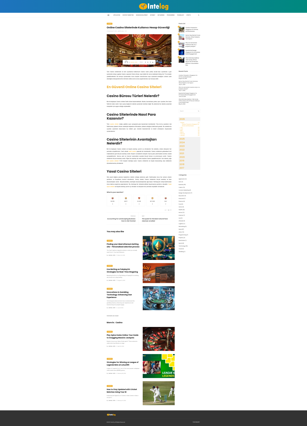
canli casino (132, 151)
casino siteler (114, 124)
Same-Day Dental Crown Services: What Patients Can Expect (192, 37)
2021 (181, 153)
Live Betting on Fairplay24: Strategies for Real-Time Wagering (122, 270)
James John (133, 62)
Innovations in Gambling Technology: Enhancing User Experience (119, 295)
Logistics (181, 223)
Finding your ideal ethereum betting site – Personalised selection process (123, 245)
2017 (181, 167)
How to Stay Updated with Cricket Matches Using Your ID (122, 390)
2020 (182, 157)
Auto (180, 182)
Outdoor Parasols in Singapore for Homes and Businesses (191, 29)
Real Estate (182, 240)
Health (180, 209)
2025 (182, 138)
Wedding (181, 251)
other (180, 232)
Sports (188, 15)
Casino (110, 23)
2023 (182, 146)
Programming (171, 15)
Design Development (142, 15)
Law (180, 218)
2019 (181, 160)
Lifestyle (181, 221)
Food (180, 204)
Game (180, 207)
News (180, 229)
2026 (182, 119)
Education (181, 196)
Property (181, 237)
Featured (181, 198)
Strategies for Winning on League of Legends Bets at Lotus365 (122, 363)
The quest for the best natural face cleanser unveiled (155, 220)
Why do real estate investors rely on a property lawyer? (191, 44)
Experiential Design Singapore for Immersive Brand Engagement (192, 52)
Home (180, 212)
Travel (180, 249)
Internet (152, 15)
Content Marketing (128, 15)
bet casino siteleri (113, 161)
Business (181, 184)
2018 (181, 164)
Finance (181, 201)
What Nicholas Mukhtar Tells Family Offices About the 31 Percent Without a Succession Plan (192, 61)
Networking (161, 15)
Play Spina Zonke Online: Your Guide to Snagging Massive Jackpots (122, 336)
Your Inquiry (196, 422)
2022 (182, 149)
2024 (182, 142)
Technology (180, 15)
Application (116, 15)
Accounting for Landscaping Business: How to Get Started (121, 220)
